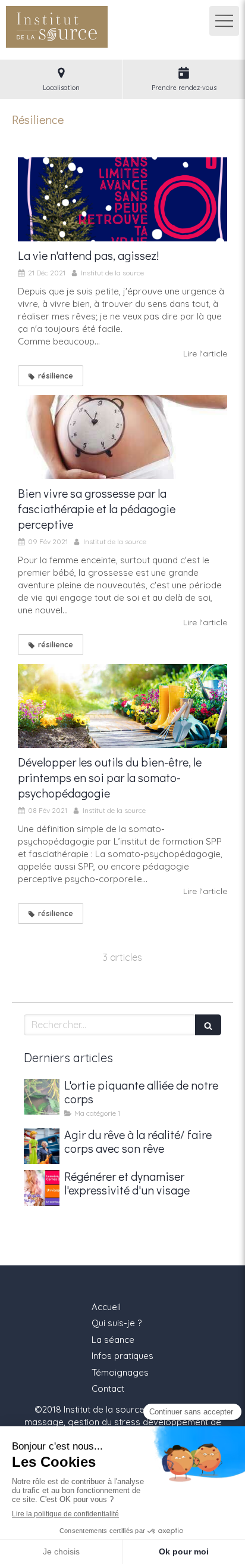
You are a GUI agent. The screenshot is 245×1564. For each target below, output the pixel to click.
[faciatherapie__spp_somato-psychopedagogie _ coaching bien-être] (122, 706)
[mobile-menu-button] (224, 21)
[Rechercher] (208, 1024)
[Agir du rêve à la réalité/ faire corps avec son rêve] (41, 1146)
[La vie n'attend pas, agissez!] (122, 199)
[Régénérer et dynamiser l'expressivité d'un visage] (41, 1188)
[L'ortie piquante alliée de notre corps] (41, 1097)
